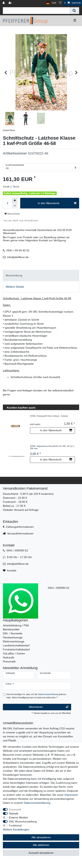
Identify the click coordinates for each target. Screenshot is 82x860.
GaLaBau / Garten (14, 653)
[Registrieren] (10, 3)
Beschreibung (14, 275)
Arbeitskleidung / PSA (16, 625)
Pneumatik (9, 661)
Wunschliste (13, 213)
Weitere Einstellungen (16, 829)
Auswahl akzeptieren (41, 852)
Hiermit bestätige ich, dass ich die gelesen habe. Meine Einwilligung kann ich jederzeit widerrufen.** (36, 696)
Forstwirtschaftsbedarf (16, 649)
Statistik (13, 813)
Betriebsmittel (11, 629)
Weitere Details (15, 286)
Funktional (15, 825)
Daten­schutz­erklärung (37, 802)
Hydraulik (8, 657)
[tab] (41, 275)
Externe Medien (18, 817)
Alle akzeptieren (41, 837)
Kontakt (11, 570)
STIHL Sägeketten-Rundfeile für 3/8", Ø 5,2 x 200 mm (52, 447)
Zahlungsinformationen (20, 526)
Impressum (71, 794)
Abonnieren (36, 706)
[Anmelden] (4, 3)
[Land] (48, 3)
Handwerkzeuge (13, 637)
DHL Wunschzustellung (23, 821)
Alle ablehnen (41, 844)
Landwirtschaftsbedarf (16, 645)
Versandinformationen (20, 533)
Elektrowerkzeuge (13, 641)
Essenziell (15, 809)
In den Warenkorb (48, 203)
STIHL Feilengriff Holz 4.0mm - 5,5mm (49, 416)
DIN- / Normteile (12, 633)
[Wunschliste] (60, 3)
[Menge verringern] (14, 205)
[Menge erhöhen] (14, 200)
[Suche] (74, 10)
